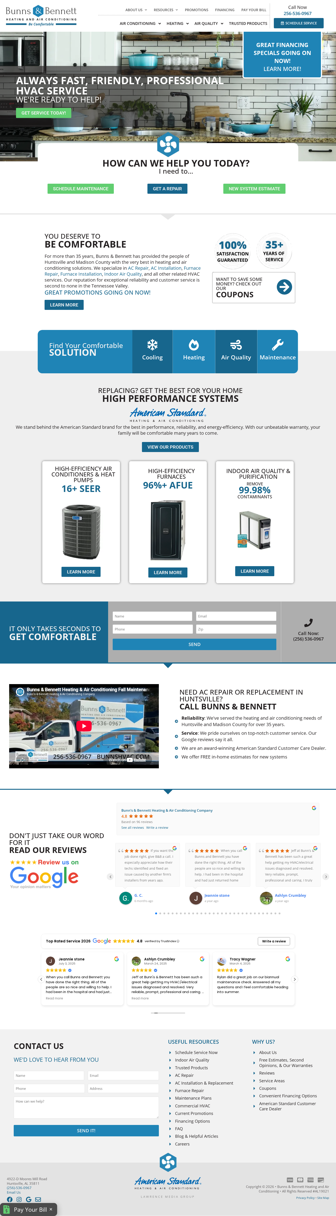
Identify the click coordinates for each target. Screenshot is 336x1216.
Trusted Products (248, 23)
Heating (194, 357)
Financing (225, 10)
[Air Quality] (236, 344)
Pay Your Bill (253, 10)
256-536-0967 (298, 13)
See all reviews (132, 827)
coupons (234, 294)
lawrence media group (168, 1197)
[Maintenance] (277, 344)
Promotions (196, 10)
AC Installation (166, 268)
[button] (294, 979)
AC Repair (138, 268)
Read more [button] (54, 998)
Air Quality (236, 357)
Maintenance (278, 357)
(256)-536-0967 (19, 1187)
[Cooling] (152, 344)
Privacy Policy (305, 1198)
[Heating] (194, 344)
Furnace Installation (81, 274)
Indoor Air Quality (123, 274)
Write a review (157, 827)
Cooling (152, 357)
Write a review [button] (274, 941)
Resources (163, 10)
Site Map (323, 1198)
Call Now (297, 7)
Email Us (14, 1192)
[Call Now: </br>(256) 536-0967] (308, 623)
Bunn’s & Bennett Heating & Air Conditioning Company (167, 810)
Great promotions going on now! (98, 292)
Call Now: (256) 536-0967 (308, 636)
